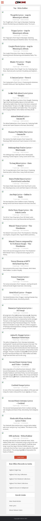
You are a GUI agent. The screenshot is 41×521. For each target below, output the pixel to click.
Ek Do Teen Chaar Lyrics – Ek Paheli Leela (20, 211)
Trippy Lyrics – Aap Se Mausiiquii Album (20, 31)
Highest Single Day (15, 470)
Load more (20, 457)
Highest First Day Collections (18, 474)
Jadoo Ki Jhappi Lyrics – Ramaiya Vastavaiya (20, 336)
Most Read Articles (15, 501)
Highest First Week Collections (18, 483)
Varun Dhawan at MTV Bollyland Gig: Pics (20, 262)
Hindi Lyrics (12, 506)
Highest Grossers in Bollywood (18, 488)
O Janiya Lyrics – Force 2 (20, 77)
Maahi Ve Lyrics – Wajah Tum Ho (20, 63)
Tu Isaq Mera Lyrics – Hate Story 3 (20, 164)
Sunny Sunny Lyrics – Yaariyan (20, 278)
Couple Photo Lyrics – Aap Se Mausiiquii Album (20, 47)
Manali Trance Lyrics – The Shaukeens (20, 227)
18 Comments (24, 366)
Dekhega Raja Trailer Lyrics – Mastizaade (20, 148)
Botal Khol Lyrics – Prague (20, 292)
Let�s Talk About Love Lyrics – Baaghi (20, 94)
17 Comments (24, 248)
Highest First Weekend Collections (19, 479)
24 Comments (24, 80)
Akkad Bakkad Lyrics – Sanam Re (20, 117)
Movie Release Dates (15, 510)
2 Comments (24, 387)
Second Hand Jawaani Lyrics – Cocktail (20, 402)
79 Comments (24, 405)
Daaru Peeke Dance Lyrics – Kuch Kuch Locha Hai (20, 180)
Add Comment (25, 19)
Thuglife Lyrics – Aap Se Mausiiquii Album (20, 16)
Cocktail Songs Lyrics (20, 385)
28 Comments (24, 438)
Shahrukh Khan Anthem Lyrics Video (20, 419)
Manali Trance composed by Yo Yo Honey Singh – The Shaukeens (20, 243)
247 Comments (25, 230)
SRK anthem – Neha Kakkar (20, 436)
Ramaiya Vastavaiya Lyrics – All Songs (20, 309)
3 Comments (24, 51)
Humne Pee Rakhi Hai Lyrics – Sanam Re (20, 133)
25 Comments (24, 66)
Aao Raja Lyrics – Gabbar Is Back (20, 195)
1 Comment (25, 35)
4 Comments (24, 313)
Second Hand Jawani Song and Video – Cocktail (20, 363)
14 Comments (24, 295)
